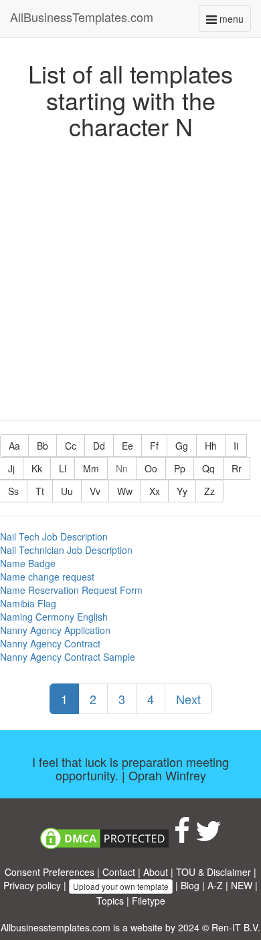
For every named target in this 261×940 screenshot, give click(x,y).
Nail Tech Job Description (54, 536)
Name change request (47, 576)
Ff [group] (154, 445)
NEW (241, 885)
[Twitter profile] (208, 837)
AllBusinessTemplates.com (81, 16)
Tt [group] (39, 491)
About (155, 872)
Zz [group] (209, 491)
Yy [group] (182, 491)
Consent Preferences (49, 872)
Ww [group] (125, 491)
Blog (190, 885)
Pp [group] (179, 468)
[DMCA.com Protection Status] (104, 837)
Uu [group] (67, 491)
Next (188, 699)
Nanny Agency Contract (50, 643)
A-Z (215, 885)
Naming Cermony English (54, 616)
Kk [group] (36, 468)
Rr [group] (237, 468)
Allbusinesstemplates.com (55, 927)
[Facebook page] (182, 837)
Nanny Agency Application (55, 630)
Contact (118, 872)
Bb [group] (42, 445)
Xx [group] (154, 491)
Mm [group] (91, 468)
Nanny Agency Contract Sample (67, 656)
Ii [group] (236, 445)
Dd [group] (99, 445)
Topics (110, 900)
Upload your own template (121, 886)
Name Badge (28, 563)
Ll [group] (62, 468)
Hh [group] (211, 445)
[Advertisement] (130, 276)
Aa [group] (14, 445)
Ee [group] (127, 445)
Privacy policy (32, 885)
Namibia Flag (28, 603)
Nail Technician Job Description (66, 550)
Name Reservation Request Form (71, 590)
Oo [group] (151, 468)
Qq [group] (208, 468)
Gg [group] (181, 445)
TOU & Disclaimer (213, 872)
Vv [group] (95, 491)
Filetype (148, 900)
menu (234, 21)
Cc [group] (70, 445)
